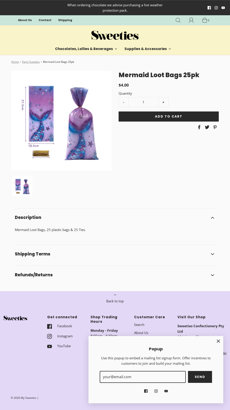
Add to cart (168, 116)
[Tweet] (206, 127)
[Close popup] (218, 341)
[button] (22, 186)
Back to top (115, 301)
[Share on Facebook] (198, 127)
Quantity (125, 93)
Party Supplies (31, 62)
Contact (45, 20)
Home (15, 62)
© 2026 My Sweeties (23, 398)
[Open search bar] (181, 20)
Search (139, 324)
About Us (25, 20)
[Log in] (194, 20)
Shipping (65, 20)
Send (200, 377)
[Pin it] (214, 127)
